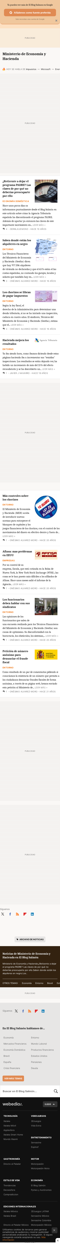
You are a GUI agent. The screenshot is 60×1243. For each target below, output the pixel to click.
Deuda (34, 1068)
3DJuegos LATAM (40, 1211)
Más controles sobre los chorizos (15, 497)
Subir (48, 1104)
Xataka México (11, 1211)
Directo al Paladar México (16, 1225)
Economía (27, 983)
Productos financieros (42, 1049)
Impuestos (31, 69)
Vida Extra (36, 1125)
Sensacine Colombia (41, 1220)
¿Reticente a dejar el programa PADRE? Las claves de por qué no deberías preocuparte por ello (17, 189)
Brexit (50, 983)
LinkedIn (32, 913)
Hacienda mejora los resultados (16, 342)
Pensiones (36, 1062)
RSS (17, 913)
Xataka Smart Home (13, 1134)
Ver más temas (13, 1078)
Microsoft (46, 69)
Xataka (7, 1121)
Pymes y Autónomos (41, 1190)
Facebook (10, 913)
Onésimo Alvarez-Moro (24, 281)
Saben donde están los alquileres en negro (17, 242)
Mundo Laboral (39, 1043)
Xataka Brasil (10, 1216)
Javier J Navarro (20, 373)
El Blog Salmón (38, 1185)
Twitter (2, 913)
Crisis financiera (12, 1068)
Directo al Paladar (12, 1164)
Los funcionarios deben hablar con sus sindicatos (16, 603)
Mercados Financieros (15, 1043)
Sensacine (36, 1142)
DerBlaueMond (19, 229)
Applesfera (9, 1130)
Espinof (35, 1147)
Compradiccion (11, 1194)
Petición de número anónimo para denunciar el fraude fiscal (15, 657)
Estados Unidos (39, 1056)
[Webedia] (12, 1106)
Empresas (9, 560)
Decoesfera (9, 1190)
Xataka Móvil (10, 1125)
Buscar (56, 1091)
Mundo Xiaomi (11, 1139)
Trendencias (10, 1185)
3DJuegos (36, 1121)
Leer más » (39, 225)
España (7, 1062)
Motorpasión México (41, 1225)
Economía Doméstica (16, 201)
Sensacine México (40, 1216)
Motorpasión (37, 1164)
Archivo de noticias (32, 939)
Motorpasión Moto (40, 1168)
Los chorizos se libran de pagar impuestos (17, 294)
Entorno (8, 249)
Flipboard (25, 913)
